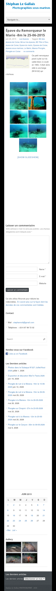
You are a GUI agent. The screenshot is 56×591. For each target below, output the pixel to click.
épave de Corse (12, 45)
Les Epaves (24, 39)
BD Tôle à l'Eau (42, 42)
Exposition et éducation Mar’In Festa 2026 (26, 375)
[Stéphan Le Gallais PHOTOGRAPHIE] (28, 8)
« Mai (8, 530)
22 (8, 520)
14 (44, 510)
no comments (28, 51)
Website (42, 283)
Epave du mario (26, 45)
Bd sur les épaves (27, 42)
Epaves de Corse (40, 45)
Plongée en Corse (13, 51)
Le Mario (27, 48)
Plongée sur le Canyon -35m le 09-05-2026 (26, 424)
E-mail (42, 276)
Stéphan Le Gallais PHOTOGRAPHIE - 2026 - (22, 588)
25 (26, 520)
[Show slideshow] (28, 157)
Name (41, 269)
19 (32, 515)
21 (44, 515)
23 (14, 520)
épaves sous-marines (14, 48)
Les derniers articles (14, 578)
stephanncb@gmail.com (23, 322)
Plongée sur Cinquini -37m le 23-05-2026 (25, 408)
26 (32, 520)
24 (20, 520)
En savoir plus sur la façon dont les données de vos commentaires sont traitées (27, 303)
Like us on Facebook (18, 353)
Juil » (14, 530)
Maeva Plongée (38, 48)
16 (14, 515)
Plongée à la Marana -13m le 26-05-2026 (25, 400)
